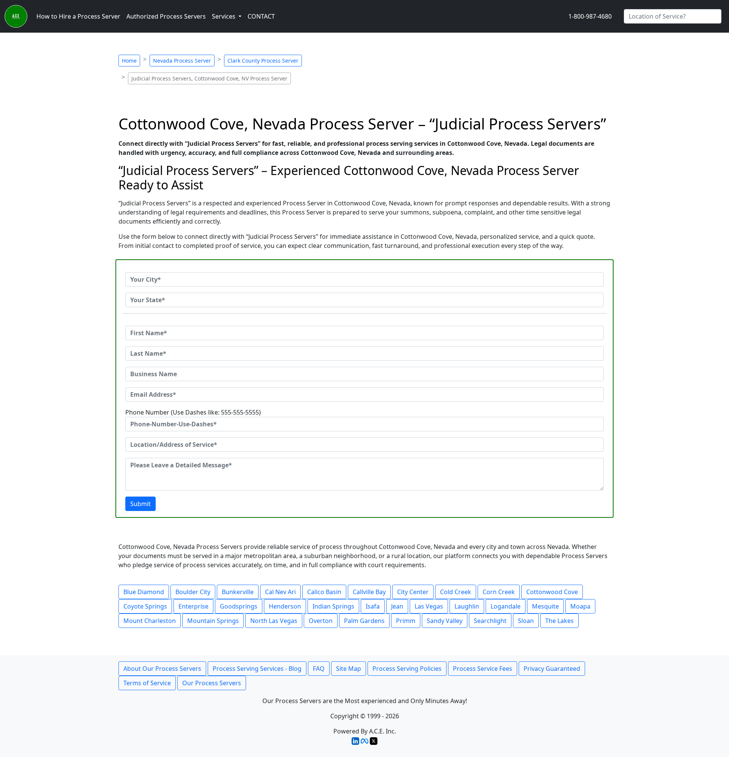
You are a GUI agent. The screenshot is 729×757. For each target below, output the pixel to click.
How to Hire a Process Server (78, 16)
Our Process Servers (211, 683)
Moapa (580, 606)
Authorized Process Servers (166, 16)
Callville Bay (369, 592)
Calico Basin (324, 592)
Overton (321, 621)
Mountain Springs (213, 621)
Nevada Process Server (182, 60)
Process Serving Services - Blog (257, 668)
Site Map (348, 668)
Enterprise (193, 606)
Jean (397, 606)
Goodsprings (238, 606)
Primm (405, 621)
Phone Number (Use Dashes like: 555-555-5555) (193, 412)
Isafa (373, 606)
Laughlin (466, 606)
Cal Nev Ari (280, 592)
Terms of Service (147, 683)
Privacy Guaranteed (552, 668)
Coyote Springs (145, 606)
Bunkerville (238, 592)
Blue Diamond (143, 592)
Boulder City (192, 592)
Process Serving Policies (407, 668)
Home (129, 60)
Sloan (526, 621)
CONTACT (261, 16)
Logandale (506, 606)
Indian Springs (333, 606)
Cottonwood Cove (552, 592)
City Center (413, 592)
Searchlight (490, 621)
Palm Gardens (364, 621)
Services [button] (224, 16)
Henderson (285, 606)
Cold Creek (455, 592)
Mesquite (545, 606)
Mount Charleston (149, 621)
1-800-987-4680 (590, 16)
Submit (140, 504)
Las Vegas (429, 606)
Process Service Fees (482, 668)
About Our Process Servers (162, 668)
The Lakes (559, 621)
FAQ (319, 668)
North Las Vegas (273, 621)
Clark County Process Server (262, 60)
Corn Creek (499, 592)
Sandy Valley (444, 621)
